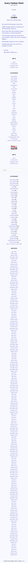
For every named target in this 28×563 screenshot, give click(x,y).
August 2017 (14, 414)
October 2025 (13, 258)
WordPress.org (14, 67)
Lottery (6, 50)
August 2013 (14, 499)
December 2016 (14, 428)
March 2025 (14, 262)
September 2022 (14, 307)
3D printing (14, 89)
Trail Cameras (14, 138)
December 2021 (14, 323)
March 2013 (14, 508)
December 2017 (14, 406)
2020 (14, 83)
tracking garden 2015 (14, 137)
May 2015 (14, 462)
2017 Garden (14, 78)
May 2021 (14, 335)
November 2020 (14, 346)
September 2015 (14, 455)
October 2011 (13, 538)
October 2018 (13, 389)
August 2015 (14, 456)
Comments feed (14, 65)
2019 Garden (14, 81)
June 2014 (14, 481)
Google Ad (14, 113)
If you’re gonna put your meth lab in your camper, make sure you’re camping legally (14, 37)
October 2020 (13, 348)
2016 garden (14, 76)
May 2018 (14, 398)
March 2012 (14, 529)
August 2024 (14, 275)
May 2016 (14, 440)
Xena (23, 561)
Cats (14, 101)
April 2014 (14, 485)
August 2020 (14, 351)
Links (14, 15)
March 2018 (14, 401)
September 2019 (14, 369)
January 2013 (14, 512)
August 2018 (14, 392)
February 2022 (14, 319)
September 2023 (14, 287)
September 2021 (14, 328)
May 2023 (14, 294)
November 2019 (14, 365)
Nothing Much (14, 122)
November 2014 (14, 472)
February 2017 (14, 424)
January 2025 (14, 266)
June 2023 (14, 292)
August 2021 (14, 330)
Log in (14, 62)
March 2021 (14, 339)
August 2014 (14, 478)
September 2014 (14, 476)
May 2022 (14, 314)
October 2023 (13, 285)
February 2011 (14, 553)
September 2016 (14, 433)
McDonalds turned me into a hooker (13, 41)
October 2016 (13, 431)
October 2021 (13, 326)
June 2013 (14, 503)
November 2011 (14, 537)
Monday (14, 121)
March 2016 (14, 444)
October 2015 (13, 453)
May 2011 (14, 547)
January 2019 (14, 383)
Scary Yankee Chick (14, 3)
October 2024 (13, 271)
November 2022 (14, 303)
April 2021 (14, 337)
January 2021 (14, 342)
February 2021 (14, 340)
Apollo (14, 90)
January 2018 (14, 405)
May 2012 (14, 526)
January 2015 (14, 469)
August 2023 (14, 289)
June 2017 (14, 417)
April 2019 (14, 378)
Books (14, 99)
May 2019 (14, 376)
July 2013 (14, 501)
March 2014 (14, 487)
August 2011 (14, 542)
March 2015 (14, 465)
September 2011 (14, 540)
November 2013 (14, 494)
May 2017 (14, 419)
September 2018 (14, 390)
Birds (14, 94)
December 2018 (14, 385)
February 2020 (14, 362)
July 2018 (14, 394)
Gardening (14, 112)
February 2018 (14, 403)
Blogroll (14, 97)
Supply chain (14, 135)
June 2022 (14, 312)
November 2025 (14, 257)
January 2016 (14, 447)
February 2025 (14, 264)
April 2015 (14, 464)
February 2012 (14, 531)
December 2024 (14, 267)
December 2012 (14, 513)
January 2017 (14, 426)
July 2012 (14, 522)
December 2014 (14, 471)
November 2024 (14, 269)
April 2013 (14, 506)
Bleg (14, 96)
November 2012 (14, 515)
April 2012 (14, 528)
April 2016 (14, 442)
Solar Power (14, 133)
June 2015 (14, 460)
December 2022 (14, 301)
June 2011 (14, 546)
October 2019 (13, 367)
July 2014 (14, 480)
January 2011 (14, 554)
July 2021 (14, 332)
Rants (14, 128)
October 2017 (13, 410)
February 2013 (14, 510)
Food (14, 108)
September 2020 (14, 349)
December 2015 (14, 449)
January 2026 (14, 255)
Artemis (14, 92)
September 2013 (14, 497)
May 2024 (14, 278)
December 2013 (14, 492)
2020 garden (14, 85)
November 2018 (14, 387)
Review (14, 130)
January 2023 (14, 299)
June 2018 (14, 396)
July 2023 (14, 291)
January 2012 (14, 533)
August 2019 (14, 371)
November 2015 (14, 451)
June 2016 (14, 439)
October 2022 (13, 305)
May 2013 (14, 504)
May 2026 (14, 251)
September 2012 (14, 519)
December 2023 (14, 282)
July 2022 (14, 310)
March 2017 (14, 422)
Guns (14, 115)
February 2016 (14, 446)
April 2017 (14, 421)
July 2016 (14, 437)
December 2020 (14, 344)
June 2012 (14, 524)
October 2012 (13, 517)
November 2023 (14, 283)
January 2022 (14, 321)
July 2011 (14, 544)
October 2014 (13, 474)
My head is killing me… (11, 52)
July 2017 (14, 415)
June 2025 (14, 260)
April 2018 (14, 399)
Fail (14, 106)
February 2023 (14, 298)
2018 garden (14, 80)
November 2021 (14, 324)
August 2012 (14, 521)
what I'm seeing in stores (14, 140)
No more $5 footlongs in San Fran (12, 24)
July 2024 (14, 276)
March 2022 (14, 317)
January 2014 (14, 490)
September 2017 (14, 412)
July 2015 (14, 458)
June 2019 (14, 374)
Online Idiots (14, 124)
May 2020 (14, 357)
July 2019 (14, 373)
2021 (14, 87)
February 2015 (14, 467)
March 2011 (14, 551)
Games (14, 110)
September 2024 (14, 273)
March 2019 (14, 380)
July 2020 (14, 353)
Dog (14, 105)
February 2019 (14, 382)
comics (14, 103)
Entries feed (14, 63)
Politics (14, 126)
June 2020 (14, 355)
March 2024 (14, 280)
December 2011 (14, 535)
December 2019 (14, 364)
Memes (14, 119)
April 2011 (14, 549)
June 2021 (14, 333)
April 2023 (14, 296)
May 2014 (14, 483)
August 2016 (14, 435)
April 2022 (14, 316)
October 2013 (13, 496)
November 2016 (14, 430)
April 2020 (14, 358)
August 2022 (14, 308)
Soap (14, 131)
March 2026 (14, 253)
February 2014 (14, 488)
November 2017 (14, 408)
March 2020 (14, 360)
